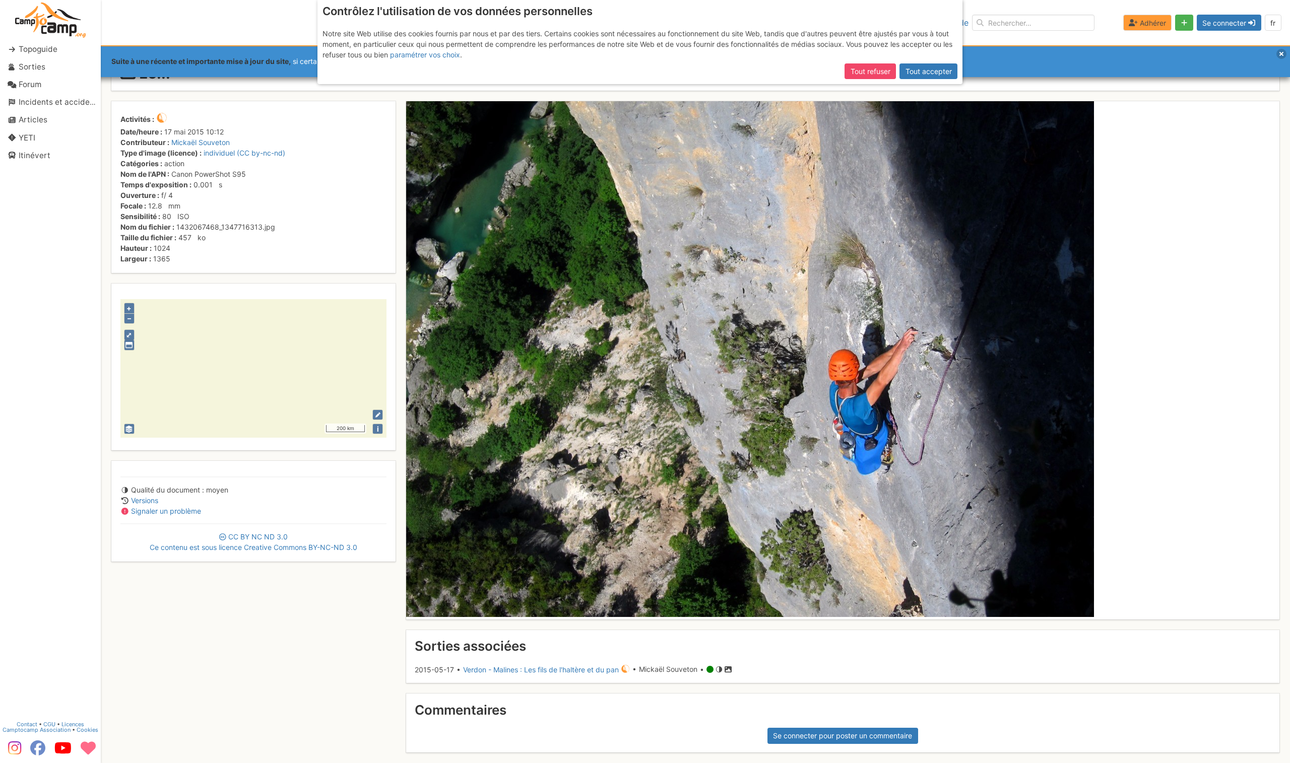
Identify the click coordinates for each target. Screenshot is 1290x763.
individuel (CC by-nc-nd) (244, 153)
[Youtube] (63, 751)
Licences (72, 724)
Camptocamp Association (37, 729)
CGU (49, 724)
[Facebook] (37, 751)
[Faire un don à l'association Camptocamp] (88, 751)
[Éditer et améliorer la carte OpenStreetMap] (377, 415)
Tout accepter (929, 71)
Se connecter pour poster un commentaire (842, 735)
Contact (27, 724)
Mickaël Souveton (200, 142)
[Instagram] (12, 751)
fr (1272, 23)
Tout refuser (870, 71)
